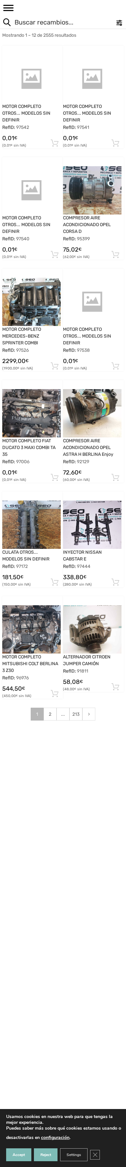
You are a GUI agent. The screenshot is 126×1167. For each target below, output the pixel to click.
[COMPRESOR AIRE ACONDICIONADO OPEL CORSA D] (92, 190)
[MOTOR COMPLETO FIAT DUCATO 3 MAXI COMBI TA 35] (31, 413)
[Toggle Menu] (8, 10)
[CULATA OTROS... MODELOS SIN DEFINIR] (31, 525)
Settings (74, 1154)
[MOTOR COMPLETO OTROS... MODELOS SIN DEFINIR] (31, 79)
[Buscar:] (50, 23)
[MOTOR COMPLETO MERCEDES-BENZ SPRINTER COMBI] (31, 302)
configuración (55, 1137)
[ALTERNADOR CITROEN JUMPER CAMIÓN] (92, 629)
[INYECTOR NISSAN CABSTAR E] (92, 525)
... (63, 714)
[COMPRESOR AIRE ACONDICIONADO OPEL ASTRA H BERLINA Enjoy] (92, 413)
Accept (19, 1154)
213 (75, 714)
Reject (45, 1154)
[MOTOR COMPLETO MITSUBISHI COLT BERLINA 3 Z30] (31, 629)
